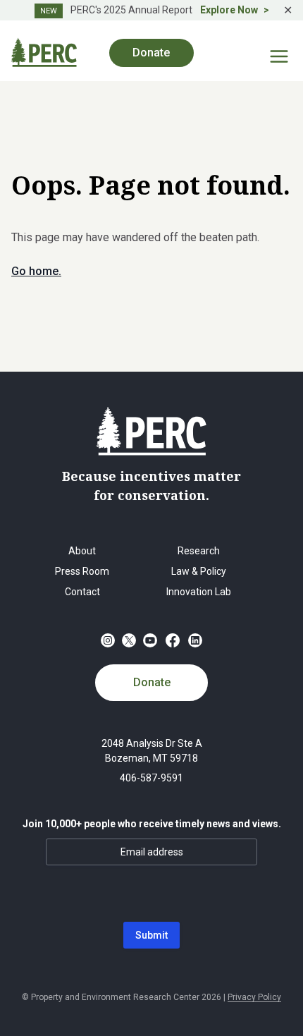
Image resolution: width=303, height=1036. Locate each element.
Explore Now (229, 10)
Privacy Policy (254, 997)
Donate (152, 682)
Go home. (36, 271)
